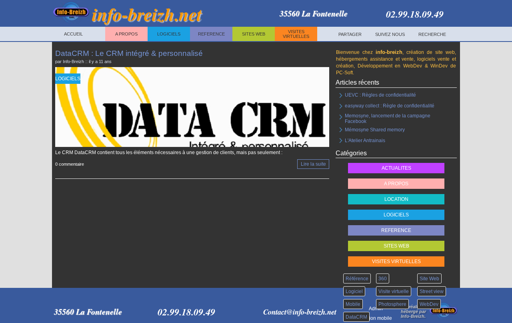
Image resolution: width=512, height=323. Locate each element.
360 (382, 278)
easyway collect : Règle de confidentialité (389, 106)
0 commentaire (69, 164)
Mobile (353, 304)
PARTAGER (350, 34)
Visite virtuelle (393, 291)
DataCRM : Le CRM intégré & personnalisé (129, 53)
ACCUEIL (73, 34)
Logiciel (354, 291)
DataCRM (356, 317)
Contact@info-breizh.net (299, 312)
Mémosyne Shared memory (375, 130)
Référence (357, 278)
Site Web (429, 278)
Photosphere (392, 304)
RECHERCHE (432, 34)
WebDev (429, 304)
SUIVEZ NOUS (390, 34)
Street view (432, 291)
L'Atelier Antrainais (365, 140)
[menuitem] (350, 34)
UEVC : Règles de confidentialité (380, 95)
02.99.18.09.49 (415, 13)
